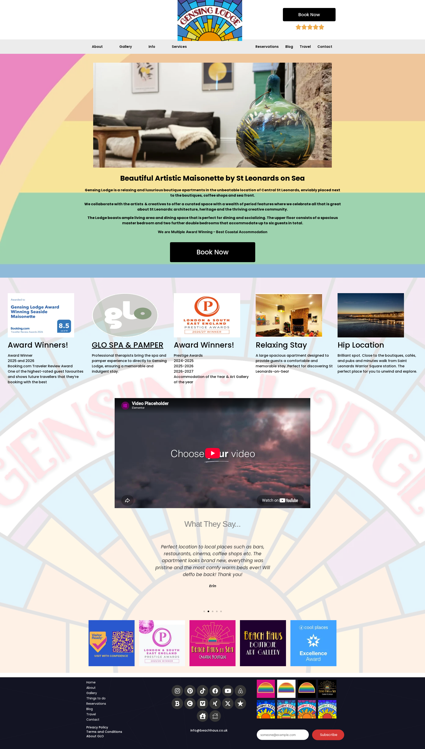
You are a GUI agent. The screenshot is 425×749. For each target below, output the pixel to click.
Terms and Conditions (104, 732)
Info (152, 46)
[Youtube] (228, 691)
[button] (204, 611)
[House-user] (202, 716)
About (97, 46)
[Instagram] (177, 691)
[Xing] (215, 703)
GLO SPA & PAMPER (127, 345)
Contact (324, 46)
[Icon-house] (215, 716)
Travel (305, 46)
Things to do (96, 698)
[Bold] (177, 703)
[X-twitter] (228, 703)
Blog (289, 46)
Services (179, 46)
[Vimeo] (202, 703)
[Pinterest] (190, 691)
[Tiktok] (202, 691)
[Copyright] (190, 703)
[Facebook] (215, 691)
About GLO (95, 736)
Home (91, 682)
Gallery (125, 46)
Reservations (267, 46)
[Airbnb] (240, 691)
